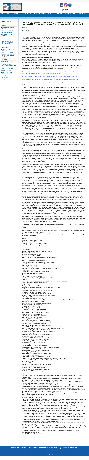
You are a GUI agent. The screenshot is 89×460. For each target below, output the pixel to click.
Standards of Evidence (7, 70)
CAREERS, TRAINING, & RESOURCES (75, 13)
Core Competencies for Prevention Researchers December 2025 (7, 42)
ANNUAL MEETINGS (25, 13)
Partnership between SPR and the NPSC (8, 46)
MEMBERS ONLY (73, 1)
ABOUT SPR (7, 13)
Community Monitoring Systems (7, 38)
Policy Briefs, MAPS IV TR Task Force (8, 50)
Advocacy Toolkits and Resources (7, 35)
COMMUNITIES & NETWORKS (38, 13)
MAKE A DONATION (83, 1)
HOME (2, 13)
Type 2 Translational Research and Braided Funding (7, 74)
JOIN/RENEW (65, 1)
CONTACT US (3, 16)
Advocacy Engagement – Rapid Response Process (8, 28)
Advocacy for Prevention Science (8, 24)
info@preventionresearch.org (67, 11)
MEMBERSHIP (51, 13)
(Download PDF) (26, 27)
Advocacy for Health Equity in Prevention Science (8, 31)
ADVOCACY (15, 13)
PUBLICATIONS (60, 13)
